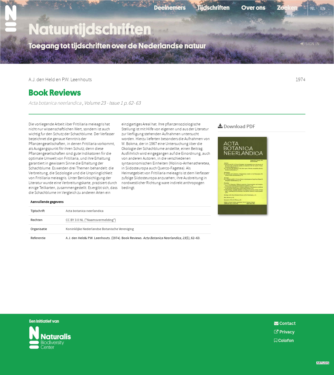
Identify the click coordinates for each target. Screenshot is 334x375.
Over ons (253, 7)
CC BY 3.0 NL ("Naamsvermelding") (91, 220)
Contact (287, 323)
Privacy (286, 332)
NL (312, 8)
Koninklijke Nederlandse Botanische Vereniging (100, 229)
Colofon (285, 341)
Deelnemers (170, 7)
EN (322, 8)
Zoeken (287, 7)
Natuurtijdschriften (90, 29)
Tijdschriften (213, 7)
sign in (312, 43)
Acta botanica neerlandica (55, 103)
